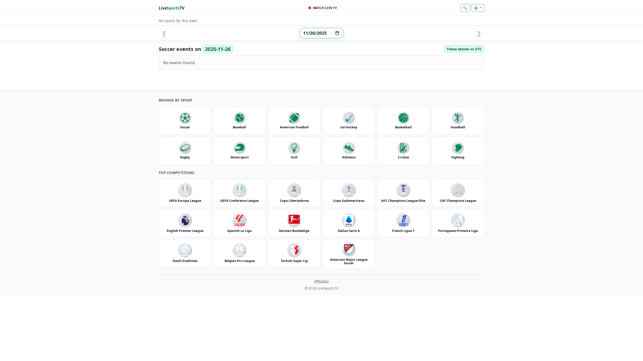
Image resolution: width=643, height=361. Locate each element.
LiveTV (171, 8)
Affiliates (321, 281)
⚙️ (476, 8)
